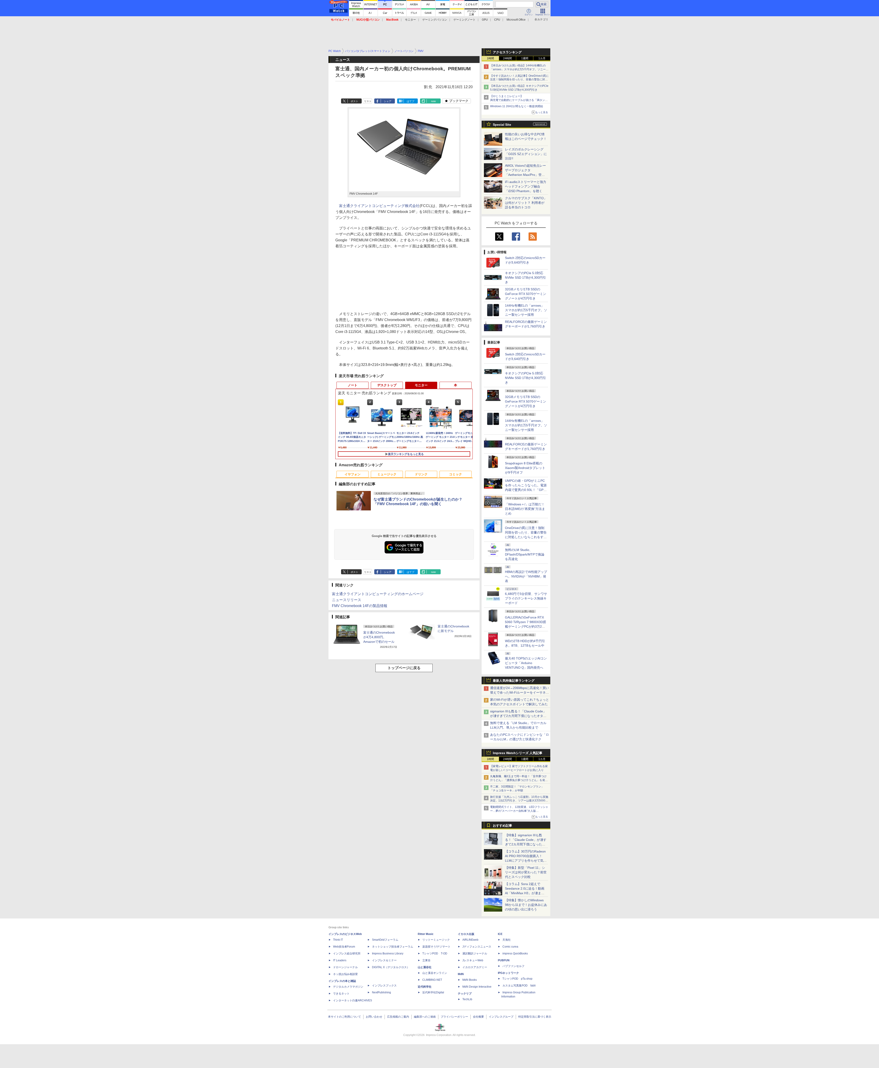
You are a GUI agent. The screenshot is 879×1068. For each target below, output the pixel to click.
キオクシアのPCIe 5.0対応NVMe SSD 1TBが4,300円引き (525, 277)
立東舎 (426, 960)
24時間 (507, 58)
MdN (461, 974)
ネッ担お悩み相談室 (345, 974)
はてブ (410, 101)
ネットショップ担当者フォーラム (392, 946)
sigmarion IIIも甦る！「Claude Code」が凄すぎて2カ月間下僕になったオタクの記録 (518, 715)
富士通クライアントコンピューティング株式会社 (379, 206)
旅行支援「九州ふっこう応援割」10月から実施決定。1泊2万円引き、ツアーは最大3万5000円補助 (519, 800)
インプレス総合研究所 (347, 953)
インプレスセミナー (384, 960)
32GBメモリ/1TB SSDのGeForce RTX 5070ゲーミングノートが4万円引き (525, 293)
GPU (485, 19)
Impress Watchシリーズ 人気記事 (517, 753)
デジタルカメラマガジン (348, 986)
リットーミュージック (436, 939)
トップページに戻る (404, 668)
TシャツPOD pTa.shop (517, 978)
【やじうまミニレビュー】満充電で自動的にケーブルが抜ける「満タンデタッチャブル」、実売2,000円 (519, 100)
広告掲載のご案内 (398, 1016)
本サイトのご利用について (344, 1016)
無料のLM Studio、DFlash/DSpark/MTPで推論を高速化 (524, 554)
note (433, 101)
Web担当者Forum (344, 946)
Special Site (502, 124)
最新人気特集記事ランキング (513, 680)
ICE (500, 934)
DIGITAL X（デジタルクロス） (391, 967)
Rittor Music (426, 934)
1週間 (524, 58)
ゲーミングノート (464, 19)
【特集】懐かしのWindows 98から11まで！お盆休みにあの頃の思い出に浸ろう (526, 904)
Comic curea (510, 946)
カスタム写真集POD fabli (519, 985)
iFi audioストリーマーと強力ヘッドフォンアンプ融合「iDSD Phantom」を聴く (525, 186)
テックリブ (465, 993)
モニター (410, 19)
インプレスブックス (384, 985)
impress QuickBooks (515, 953)
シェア (387, 101)
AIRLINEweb (470, 939)
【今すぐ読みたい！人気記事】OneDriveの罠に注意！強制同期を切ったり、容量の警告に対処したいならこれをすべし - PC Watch (519, 79)
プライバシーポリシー (454, 1016)
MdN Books (469, 979)
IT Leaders (339, 960)
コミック (455, 474)
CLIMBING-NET (432, 979)
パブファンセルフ (513, 966)
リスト (368, 101)
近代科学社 (424, 986)
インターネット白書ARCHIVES (352, 1000)
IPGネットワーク (508, 973)
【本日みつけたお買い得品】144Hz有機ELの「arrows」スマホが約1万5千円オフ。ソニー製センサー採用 (519, 69)
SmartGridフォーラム (385, 939)
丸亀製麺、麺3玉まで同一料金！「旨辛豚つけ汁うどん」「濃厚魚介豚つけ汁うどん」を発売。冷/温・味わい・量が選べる (518, 780)
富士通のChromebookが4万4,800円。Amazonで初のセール (379, 637)
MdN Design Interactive (476, 986)
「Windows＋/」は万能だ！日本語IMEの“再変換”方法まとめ (525, 508)
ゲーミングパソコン (434, 19)
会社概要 (478, 1016)
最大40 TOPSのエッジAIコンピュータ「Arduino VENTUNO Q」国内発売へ (526, 663)
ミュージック (386, 474)
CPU (497, 19)
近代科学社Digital (433, 992)
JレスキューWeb (472, 960)
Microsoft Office (516, 19)
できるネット (341, 993)
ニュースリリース (346, 600)
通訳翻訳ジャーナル (474, 953)
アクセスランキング (507, 52)
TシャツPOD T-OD (434, 953)
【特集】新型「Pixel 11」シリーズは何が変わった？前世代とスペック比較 (526, 872)
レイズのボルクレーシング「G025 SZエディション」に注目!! (526, 153)
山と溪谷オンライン (434, 973)
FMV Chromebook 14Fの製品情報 (359, 606)
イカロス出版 (466, 934)
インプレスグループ (501, 1016)
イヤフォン (353, 474)
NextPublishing (381, 992)
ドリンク (421, 474)
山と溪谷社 (424, 967)
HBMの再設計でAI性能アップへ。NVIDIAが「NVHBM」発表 (526, 576)
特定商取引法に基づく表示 (534, 1016)
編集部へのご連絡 (425, 1016)
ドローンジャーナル (345, 967)
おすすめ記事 (502, 825)
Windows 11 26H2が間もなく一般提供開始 (516, 106)
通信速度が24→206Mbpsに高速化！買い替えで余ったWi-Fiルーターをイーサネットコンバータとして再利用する (519, 692)
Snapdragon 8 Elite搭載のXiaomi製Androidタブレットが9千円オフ (525, 467)
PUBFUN (504, 960)
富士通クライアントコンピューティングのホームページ (377, 594)
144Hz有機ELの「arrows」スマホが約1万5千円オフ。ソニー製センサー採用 (526, 310)
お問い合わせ (374, 1016)
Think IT (338, 939)
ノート (352, 385)
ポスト (354, 101)
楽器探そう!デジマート (436, 946)
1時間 (490, 58)
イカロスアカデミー (474, 967)
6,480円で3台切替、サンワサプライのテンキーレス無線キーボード (526, 598)
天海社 (506, 939)
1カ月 (541, 58)
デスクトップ (386, 385)
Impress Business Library (387, 953)
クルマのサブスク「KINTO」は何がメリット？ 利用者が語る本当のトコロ (526, 202)
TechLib (467, 999)
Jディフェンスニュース (476, 946)
